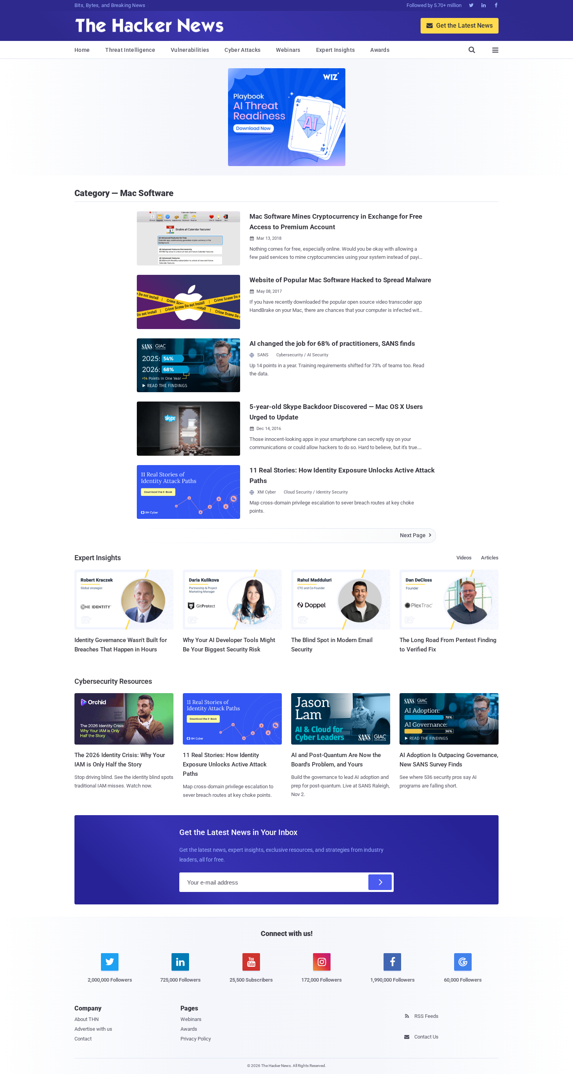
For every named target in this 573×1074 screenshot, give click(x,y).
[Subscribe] (380, 882)
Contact (83, 1039)
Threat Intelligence (130, 50)
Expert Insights (335, 50)
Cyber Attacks (242, 50)
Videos (464, 558)
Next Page (416, 535)
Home (82, 50)
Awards (379, 50)
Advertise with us (93, 1029)
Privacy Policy (195, 1039)
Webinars (288, 50)
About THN (86, 1019)
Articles (490, 558)
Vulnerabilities (190, 50)
